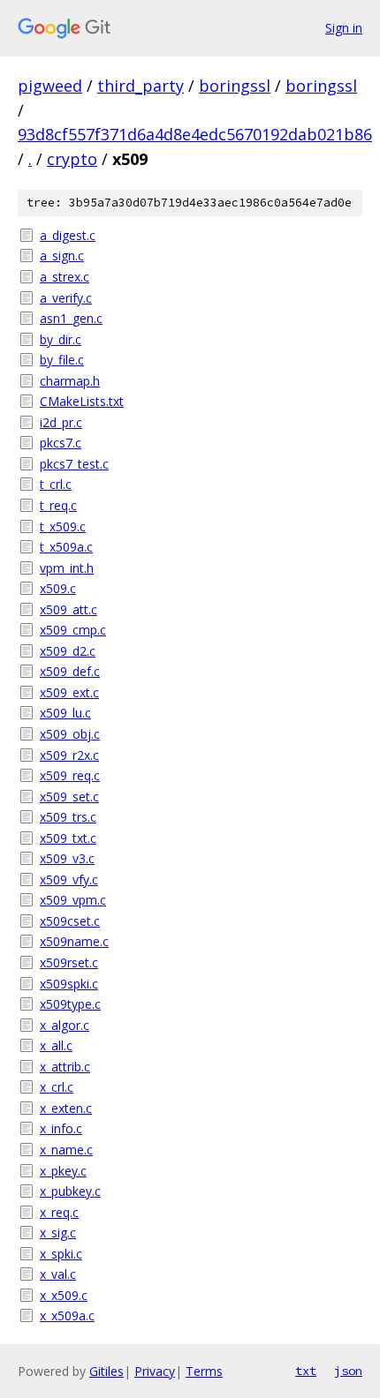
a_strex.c (64, 276)
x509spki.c (69, 983)
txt (305, 1371)
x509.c (58, 588)
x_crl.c (56, 1087)
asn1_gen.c (71, 318)
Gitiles (106, 1371)
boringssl (234, 85)
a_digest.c (67, 235)
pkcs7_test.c (74, 463)
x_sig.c (58, 1232)
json (348, 1371)
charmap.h (70, 380)
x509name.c (74, 941)
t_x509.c (63, 526)
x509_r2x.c (69, 755)
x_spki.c (61, 1253)
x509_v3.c (67, 858)
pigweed (50, 85)
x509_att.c (68, 609)
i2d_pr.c (61, 422)
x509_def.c (70, 671)
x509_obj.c (70, 733)
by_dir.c (60, 339)
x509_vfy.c (69, 879)
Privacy (154, 1371)
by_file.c (62, 359)
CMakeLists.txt (82, 401)
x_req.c (59, 1212)
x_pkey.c (63, 1170)
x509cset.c (70, 921)
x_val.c (58, 1274)
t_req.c (58, 505)
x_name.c (66, 1149)
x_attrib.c (65, 1066)
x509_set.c (69, 796)
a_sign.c (62, 255)
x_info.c (61, 1128)
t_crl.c (56, 484)
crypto (72, 158)
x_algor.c (64, 1025)
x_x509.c (63, 1295)
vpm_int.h (67, 568)
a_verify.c (66, 297)
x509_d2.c (67, 651)
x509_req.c (70, 775)
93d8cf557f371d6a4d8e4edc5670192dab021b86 (195, 134)
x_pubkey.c (70, 1191)
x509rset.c (69, 962)
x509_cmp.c (73, 629)
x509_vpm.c (73, 899)
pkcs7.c (60, 442)
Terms (204, 1371)
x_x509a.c (67, 1315)
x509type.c (70, 1004)
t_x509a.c (66, 546)
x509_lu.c (65, 712)
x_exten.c (66, 1108)
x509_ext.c (69, 692)
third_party (140, 85)
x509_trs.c (68, 816)
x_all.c (56, 1045)
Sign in (343, 27)
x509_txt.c (68, 838)
